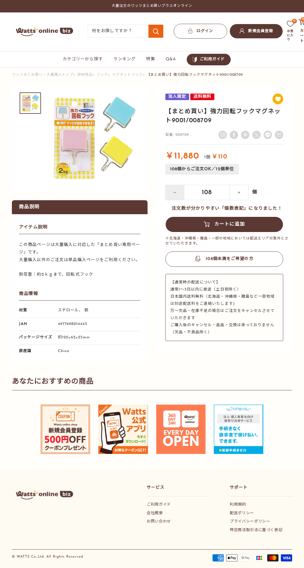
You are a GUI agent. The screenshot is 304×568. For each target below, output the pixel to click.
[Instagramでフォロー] (222, 135)
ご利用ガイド (212, 59)
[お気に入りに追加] (278, 99)
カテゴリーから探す (83, 59)
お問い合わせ (159, 521)
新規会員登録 (260, 31)
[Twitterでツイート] (256, 135)
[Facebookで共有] (234, 135)
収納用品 (85, 75)
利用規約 (238, 505)
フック (102, 75)
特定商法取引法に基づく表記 (256, 530)
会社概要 (155, 513)
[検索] (155, 31)
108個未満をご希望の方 (229, 259)
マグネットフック (127, 75)
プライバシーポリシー (250, 521)
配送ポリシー (242, 513)
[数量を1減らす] (174, 192)
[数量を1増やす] (238, 192)
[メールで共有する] (268, 135)
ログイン (205, 31)
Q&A (171, 59)
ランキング (124, 59)
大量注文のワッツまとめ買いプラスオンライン (152, 6)
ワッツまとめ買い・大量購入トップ (42, 75)
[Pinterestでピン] (245, 135)
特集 (150, 59)
